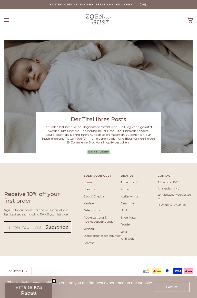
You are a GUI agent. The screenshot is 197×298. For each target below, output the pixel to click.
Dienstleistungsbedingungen (103, 236)
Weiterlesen (98, 151)
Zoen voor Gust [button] (97, 175)
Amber (125, 189)
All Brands (127, 238)
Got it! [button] (171, 287)
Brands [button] (127, 175)
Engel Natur (129, 217)
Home (88, 182)
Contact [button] (165, 175)
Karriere (89, 203)
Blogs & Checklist (94, 196)
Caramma (127, 203)
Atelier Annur (129, 196)
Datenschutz (92, 210)
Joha (124, 231)
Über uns (89, 189)
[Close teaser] (53, 281)
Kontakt (89, 243)
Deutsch (16, 271)
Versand (89, 229)
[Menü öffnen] (11, 20)
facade (125, 224)
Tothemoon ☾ (130, 182)
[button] (28, 290)
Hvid (124, 210)
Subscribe (56, 227)
